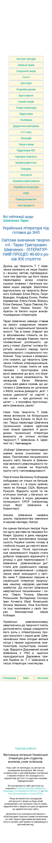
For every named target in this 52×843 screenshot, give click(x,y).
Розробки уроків (26, 89)
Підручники (26, 113)
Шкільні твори (26, 65)
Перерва (26, 168)
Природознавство (26, 199)
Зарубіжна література (26, 187)
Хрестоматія (26, 95)
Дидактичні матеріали (26, 126)
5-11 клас (26, 132)
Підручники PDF (26, 150)
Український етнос (26, 162)
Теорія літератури (26, 107)
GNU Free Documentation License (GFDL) (28, 792)
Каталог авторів (26, 58)
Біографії (26, 138)
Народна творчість (26, 156)
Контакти (26, 174)
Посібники (26, 119)
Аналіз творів (26, 101)
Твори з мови (26, 144)
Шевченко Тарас (16, 221)
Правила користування (26, 181)
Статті (26, 77)
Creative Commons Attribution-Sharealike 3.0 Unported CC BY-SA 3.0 (24, 789)
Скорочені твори (26, 71)
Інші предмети (26, 205)
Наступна (42, 678)
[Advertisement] (26, 27)
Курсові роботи (25, 748)
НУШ (26, 193)
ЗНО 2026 (26, 83)
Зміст (26, 678)
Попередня (9, 678)
